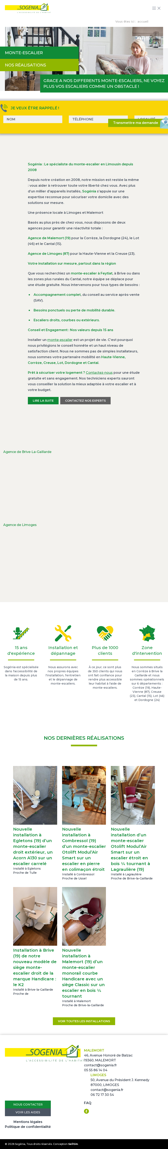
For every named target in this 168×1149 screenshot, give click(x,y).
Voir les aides (28, 1112)
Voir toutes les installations (84, 1021)
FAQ (87, 1103)
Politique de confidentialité (28, 1127)
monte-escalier (60, 340)
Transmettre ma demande (135, 123)
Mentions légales (28, 1122)
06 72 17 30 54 (102, 1095)
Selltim (73, 1144)
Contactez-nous (99, 373)
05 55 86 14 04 (95, 1070)
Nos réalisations (25, 65)
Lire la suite (43, 400)
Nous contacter (28, 1104)
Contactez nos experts (85, 400)
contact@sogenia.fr (100, 1065)
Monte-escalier (24, 52)
